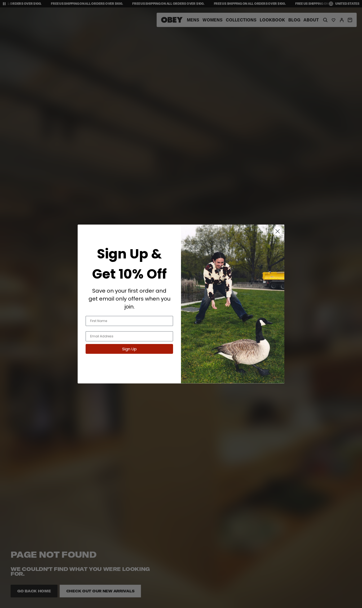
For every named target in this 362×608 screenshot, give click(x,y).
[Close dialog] (277, 231)
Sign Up (129, 349)
